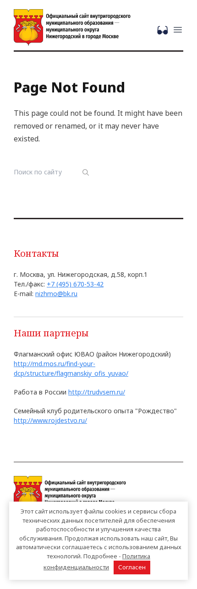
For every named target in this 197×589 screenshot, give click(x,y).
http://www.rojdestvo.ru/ (50, 420)
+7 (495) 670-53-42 (75, 284)
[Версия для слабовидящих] (164, 29)
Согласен (132, 567)
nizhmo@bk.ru (56, 293)
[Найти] (85, 172)
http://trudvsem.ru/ (96, 392)
